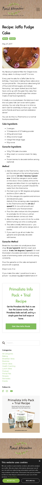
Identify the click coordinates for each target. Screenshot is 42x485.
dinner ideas (7, 364)
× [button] (39, 461)
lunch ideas (7, 369)
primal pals (6, 374)
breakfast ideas (8, 359)
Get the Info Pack (21, 326)
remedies (6, 379)
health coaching (8, 366)
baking (5, 38)
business (5, 361)
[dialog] (21, 472)
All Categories (7, 354)
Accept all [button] (11, 481)
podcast (5, 371)
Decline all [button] (30, 481)
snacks (5, 381)
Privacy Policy (12, 477)
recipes (12, 38)
